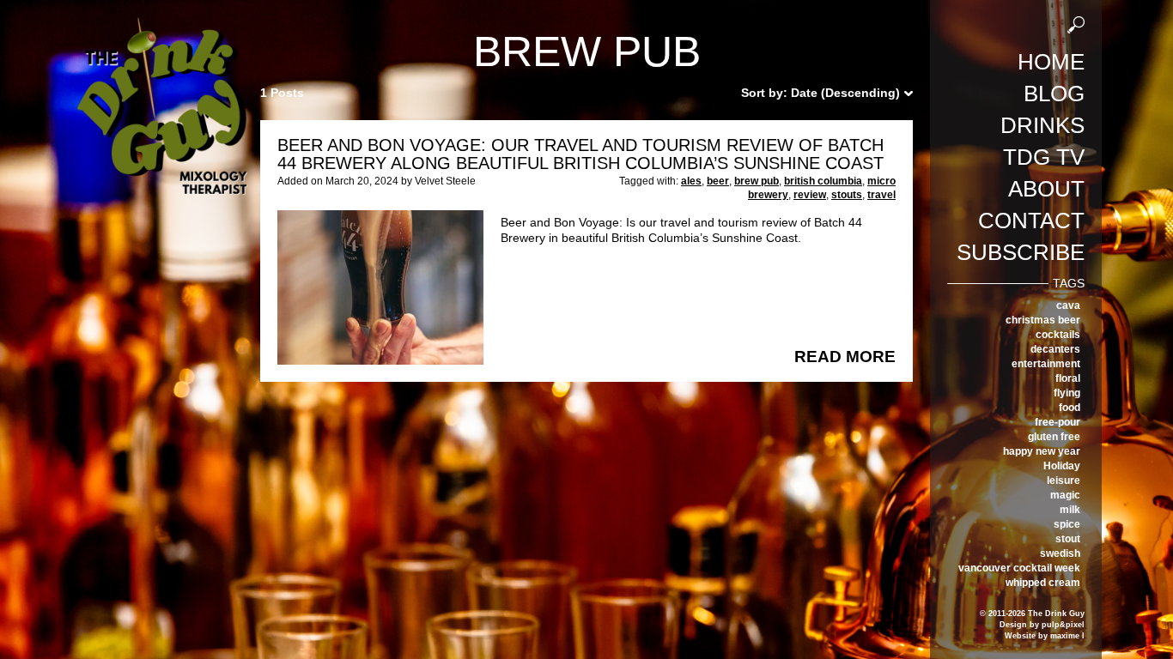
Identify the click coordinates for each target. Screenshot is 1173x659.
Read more (845, 357)
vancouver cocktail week (1019, 568)
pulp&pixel (1063, 624)
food (1069, 408)
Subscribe (1021, 252)
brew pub (756, 181)
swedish (1060, 553)
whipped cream (1043, 583)
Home (1051, 62)
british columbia (823, 181)
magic (1065, 495)
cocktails (1058, 335)
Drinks (1042, 125)
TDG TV (1044, 157)
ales (691, 181)
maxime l (1067, 636)
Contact (1031, 220)
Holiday (1061, 466)
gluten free (1054, 437)
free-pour (1057, 422)
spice (1067, 524)
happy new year (1041, 451)
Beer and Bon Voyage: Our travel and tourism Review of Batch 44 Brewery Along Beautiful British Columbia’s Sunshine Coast (580, 154)
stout (1067, 539)
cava (1068, 305)
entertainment (1046, 364)
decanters (1055, 349)
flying (1067, 393)
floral (1067, 378)
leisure (1063, 481)
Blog (1054, 93)
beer (718, 181)
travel (881, 195)
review (809, 195)
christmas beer (1043, 320)
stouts (846, 195)
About (1046, 189)
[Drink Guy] (161, 25)
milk (1070, 510)
